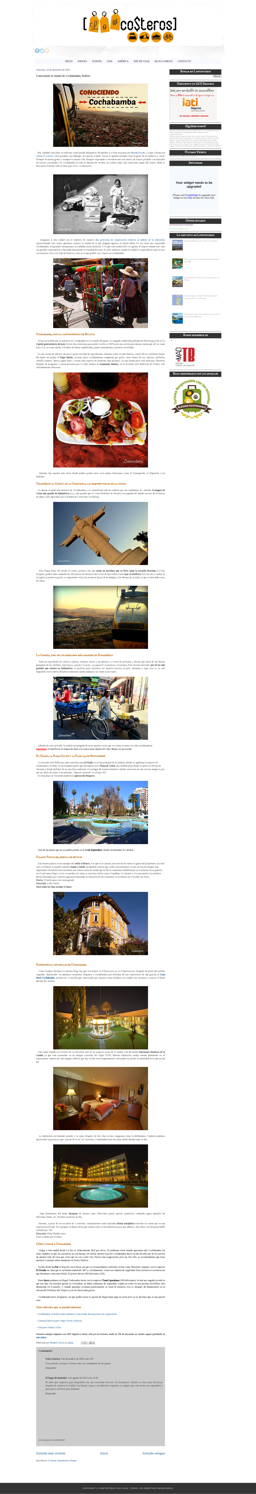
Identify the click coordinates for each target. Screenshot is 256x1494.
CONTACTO (184, 61)
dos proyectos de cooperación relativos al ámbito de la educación (129, 240)
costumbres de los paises (99, 1363)
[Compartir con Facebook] (90, 1342)
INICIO (69, 61)
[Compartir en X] (88, 1342)
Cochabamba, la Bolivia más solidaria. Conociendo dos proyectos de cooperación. (77, 1314)
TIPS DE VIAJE (142, 61)
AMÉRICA (123, 61)
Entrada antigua (154, 1453)
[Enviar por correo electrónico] (82, 1342)
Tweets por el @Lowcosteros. (183, 156)
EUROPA (97, 61)
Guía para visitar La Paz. (50, 1327)
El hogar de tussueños (56, 1378)
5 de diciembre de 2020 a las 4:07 (77, 1359)
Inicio (104, 1453)
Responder (50, 1368)
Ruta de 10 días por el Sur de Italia (200, 241)
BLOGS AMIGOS (164, 61)
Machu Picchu (138, 152)
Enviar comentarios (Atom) (63, 1460)
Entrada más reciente (50, 1453)
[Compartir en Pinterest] (93, 1342)
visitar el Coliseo (44, 156)
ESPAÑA (82, 61)
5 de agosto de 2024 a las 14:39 (83, 1378)
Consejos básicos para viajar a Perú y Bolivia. (60, 1320)
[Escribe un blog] (85, 1342)
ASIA (109, 61)
